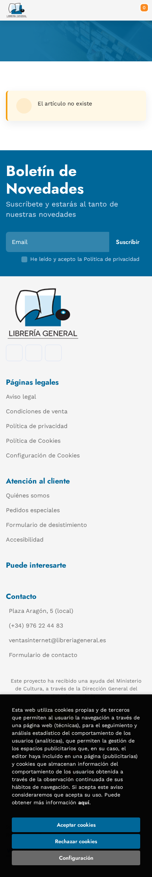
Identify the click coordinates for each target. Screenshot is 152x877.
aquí (83, 802)
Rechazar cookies (76, 841)
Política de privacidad (37, 426)
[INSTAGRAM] (33, 353)
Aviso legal (21, 396)
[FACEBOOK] (14, 353)
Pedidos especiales (33, 510)
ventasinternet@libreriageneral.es (57, 640)
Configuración (76, 858)
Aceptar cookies (76, 825)
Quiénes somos (27, 495)
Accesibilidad (25, 539)
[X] (53, 353)
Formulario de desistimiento (46, 524)
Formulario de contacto (43, 654)
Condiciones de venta (37, 411)
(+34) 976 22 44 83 (36, 625)
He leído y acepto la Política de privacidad (84, 259)
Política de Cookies (33, 440)
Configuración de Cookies (43, 455)
